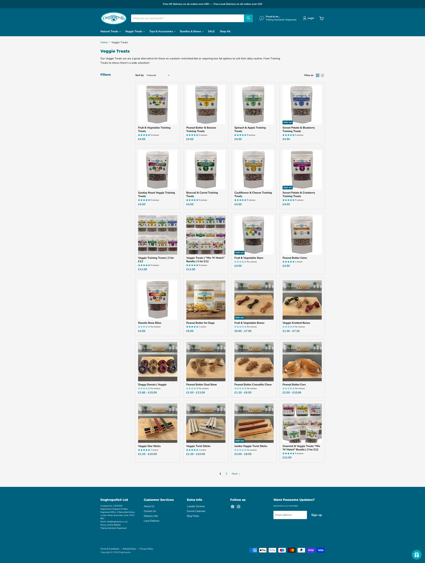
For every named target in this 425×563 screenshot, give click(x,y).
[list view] (322, 75)
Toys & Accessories (161, 31)
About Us (149, 506)
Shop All (225, 31)
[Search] (248, 18)
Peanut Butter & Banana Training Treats (201, 129)
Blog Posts (193, 516)
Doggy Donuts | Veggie (152, 384)
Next (235, 474)
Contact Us (150, 511)
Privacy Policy (146, 548)
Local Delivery (151, 520)
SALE (211, 31)
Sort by (139, 75)
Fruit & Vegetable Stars (248, 258)
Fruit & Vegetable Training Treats (154, 129)
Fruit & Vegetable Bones (249, 323)
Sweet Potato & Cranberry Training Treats (299, 194)
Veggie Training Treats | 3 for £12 (156, 259)
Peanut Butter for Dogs (200, 323)
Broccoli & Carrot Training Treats (202, 194)
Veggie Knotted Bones (296, 323)
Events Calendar (196, 511)
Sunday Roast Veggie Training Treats (156, 194)
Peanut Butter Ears (294, 384)
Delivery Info (151, 516)
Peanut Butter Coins (295, 258)
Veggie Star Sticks (149, 446)
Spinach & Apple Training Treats (250, 129)
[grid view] (317, 75)
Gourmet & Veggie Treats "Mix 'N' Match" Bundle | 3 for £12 (301, 447)
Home (104, 42)
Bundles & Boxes (191, 31)
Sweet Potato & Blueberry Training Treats (299, 129)
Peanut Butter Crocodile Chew (253, 384)
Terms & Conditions (109, 548)
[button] (309, 18)
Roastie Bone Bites (149, 323)
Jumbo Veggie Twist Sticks (250, 446)
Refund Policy (129, 548)
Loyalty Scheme (196, 506)
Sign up (316, 515)
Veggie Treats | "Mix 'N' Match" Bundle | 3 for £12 (205, 259)
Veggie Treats (134, 31)
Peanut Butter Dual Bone (201, 384)
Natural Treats (109, 31)
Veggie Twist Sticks (198, 446)
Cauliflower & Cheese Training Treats (253, 194)
